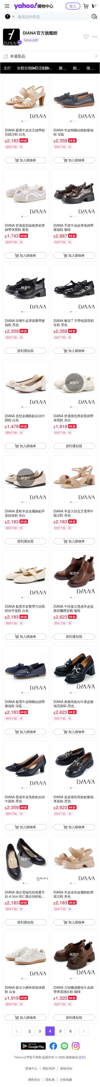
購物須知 (66, 1068)
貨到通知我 (25, 350)
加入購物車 (28, 160)
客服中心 (31, 1068)
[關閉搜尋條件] (13, 16)
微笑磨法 (92, 68)
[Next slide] (45, 96)
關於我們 (49, 1068)
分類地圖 (66, 1079)
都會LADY (78, 68)
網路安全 (34, 1079)
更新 (82, 1057)
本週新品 (17, 56)
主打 (7, 68)
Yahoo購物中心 (33, 6)
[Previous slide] (6, 96)
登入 (73, 5)
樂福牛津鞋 (64, 68)
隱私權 (50, 1079)
